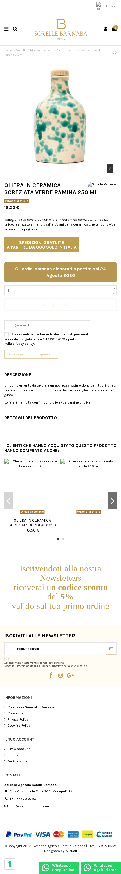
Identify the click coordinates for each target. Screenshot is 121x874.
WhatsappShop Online (63, 867)
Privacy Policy (18, 719)
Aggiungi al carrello (64, 305)
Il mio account (19, 749)
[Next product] (116, 53)
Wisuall (71, 851)
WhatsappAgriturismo (105, 867)
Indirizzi (13, 755)
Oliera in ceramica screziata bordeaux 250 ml (32, 525)
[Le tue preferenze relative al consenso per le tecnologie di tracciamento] (10, 864)
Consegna (15, 713)
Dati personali (18, 761)
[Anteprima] (32, 514)
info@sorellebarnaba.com (30, 806)
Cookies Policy (19, 725)
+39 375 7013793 (23, 799)
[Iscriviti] (111, 649)
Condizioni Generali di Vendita (31, 707)
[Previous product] (113, 53)
